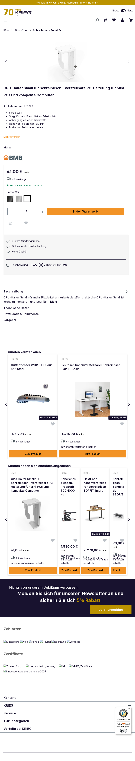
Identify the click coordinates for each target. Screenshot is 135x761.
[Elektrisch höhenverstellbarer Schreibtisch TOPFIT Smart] (95, 513)
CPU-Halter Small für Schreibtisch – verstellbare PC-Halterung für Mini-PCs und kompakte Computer (32, 484)
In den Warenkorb (85, 211)
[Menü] (7, 20)
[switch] (123, 10)
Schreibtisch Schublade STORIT (118, 486)
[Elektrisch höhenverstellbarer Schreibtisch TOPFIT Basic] (92, 399)
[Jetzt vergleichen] (105, 20)
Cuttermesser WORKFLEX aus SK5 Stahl (31, 367)
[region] (67, 404)
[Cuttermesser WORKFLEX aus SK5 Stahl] (33, 399)
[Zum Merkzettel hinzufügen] (26, 223)
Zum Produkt (33, 453)
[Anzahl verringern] (10, 211)
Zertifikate (13, 654)
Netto (130, 10)
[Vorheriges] (6, 62)
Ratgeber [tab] (10, 320)
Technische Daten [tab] (16, 308)
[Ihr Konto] (122, 20)
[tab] (66, 296)
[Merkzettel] (114, 20)
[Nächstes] (128, 62)
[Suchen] (97, 20)
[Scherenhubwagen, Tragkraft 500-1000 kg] (69, 515)
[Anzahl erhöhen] (43, 211)
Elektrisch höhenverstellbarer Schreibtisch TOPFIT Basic (90, 367)
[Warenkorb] (131, 20)
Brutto (115, 10)
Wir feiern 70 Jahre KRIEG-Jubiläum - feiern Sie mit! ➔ (67, 2)
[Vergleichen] (10, 223)
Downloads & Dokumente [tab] (21, 314)
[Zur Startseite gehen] (39, 12)
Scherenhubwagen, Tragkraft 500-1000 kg (68, 486)
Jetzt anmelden (110, 610)
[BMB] (16, 157)
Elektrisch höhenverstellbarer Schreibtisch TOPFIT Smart (94, 484)
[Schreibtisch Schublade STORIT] (118, 515)
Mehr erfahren (12, 136)
